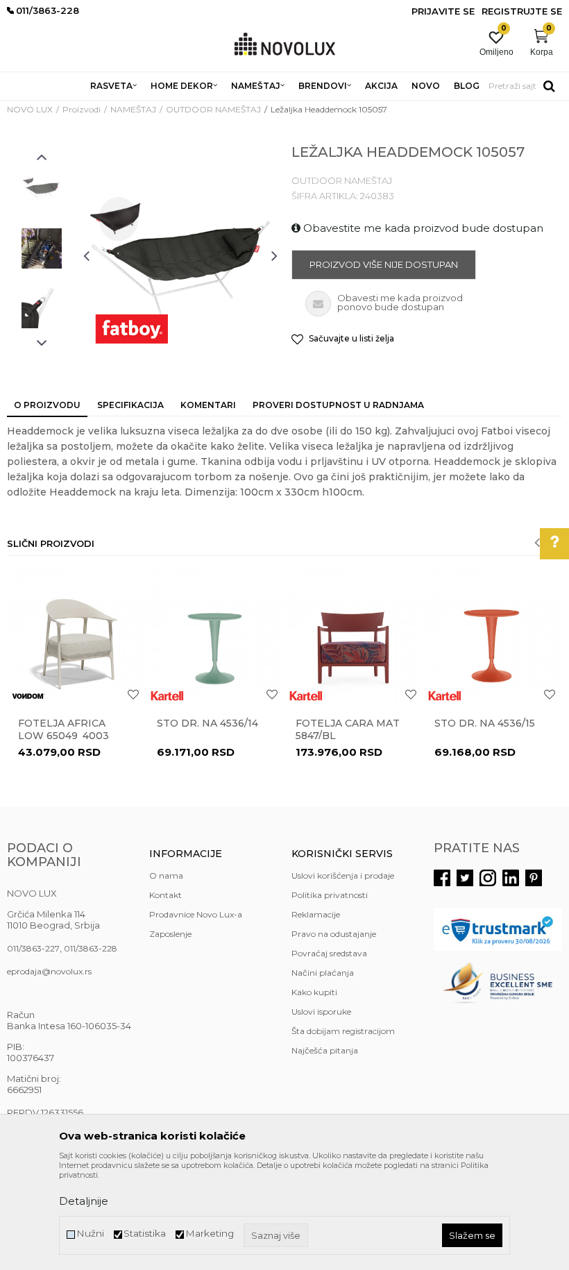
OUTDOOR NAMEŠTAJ (213, 109)
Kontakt (165, 895)
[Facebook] (442, 878)
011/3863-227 (33, 948)
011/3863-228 (90, 948)
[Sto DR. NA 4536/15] (492, 638)
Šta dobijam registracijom (343, 1031)
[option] (41, 189)
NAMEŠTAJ (133, 109)
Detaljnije (83, 1201)
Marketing (209, 1233)
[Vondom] (28, 695)
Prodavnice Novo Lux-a (195, 914)
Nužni (90, 1233)
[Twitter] (465, 878)
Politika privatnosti (329, 895)
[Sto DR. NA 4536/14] (214, 638)
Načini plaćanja (322, 972)
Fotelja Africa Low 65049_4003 (63, 729)
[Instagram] (487, 878)
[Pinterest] (533, 878)
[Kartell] (167, 695)
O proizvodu (47, 405)
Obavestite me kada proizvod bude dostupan (421, 228)
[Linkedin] (510, 878)
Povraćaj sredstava (329, 953)
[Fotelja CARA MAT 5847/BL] (353, 638)
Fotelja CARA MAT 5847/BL (348, 729)
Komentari (208, 405)
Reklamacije (315, 914)
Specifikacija (130, 405)
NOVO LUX (30, 109)
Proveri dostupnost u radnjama (338, 405)
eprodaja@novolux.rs (49, 971)
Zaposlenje (170, 934)
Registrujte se (522, 11)
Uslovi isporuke (321, 1011)
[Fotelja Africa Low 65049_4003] (76, 638)
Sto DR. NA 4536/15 (484, 723)
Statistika (145, 1233)
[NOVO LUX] (285, 44)
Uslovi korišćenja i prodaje (342, 875)
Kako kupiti (314, 992)
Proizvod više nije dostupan (383, 264)
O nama (166, 875)
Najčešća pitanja (324, 1050)
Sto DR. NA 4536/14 (207, 723)
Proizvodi (81, 109)
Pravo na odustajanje (333, 934)
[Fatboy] (131, 329)
